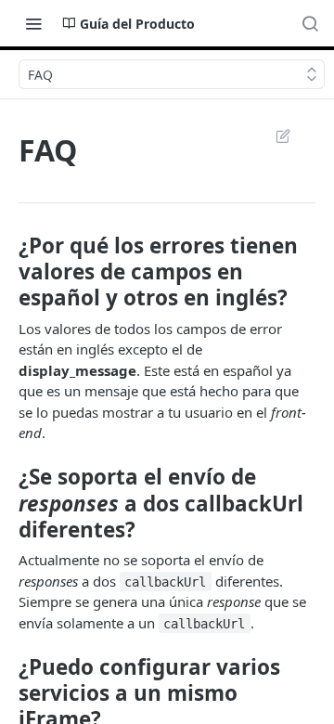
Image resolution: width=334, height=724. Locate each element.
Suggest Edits (273, 135)
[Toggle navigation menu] (33, 23)
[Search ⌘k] (310, 23)
